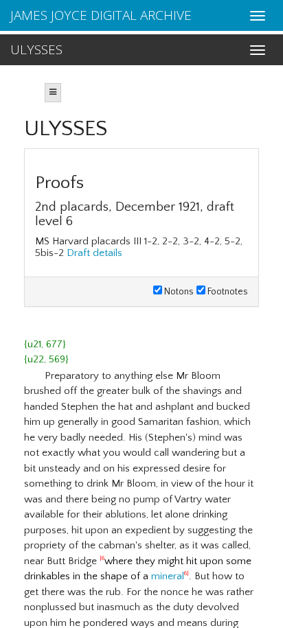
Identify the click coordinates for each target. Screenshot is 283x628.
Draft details (94, 253)
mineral (167, 576)
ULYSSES (36, 49)
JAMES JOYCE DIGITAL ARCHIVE (101, 15)
